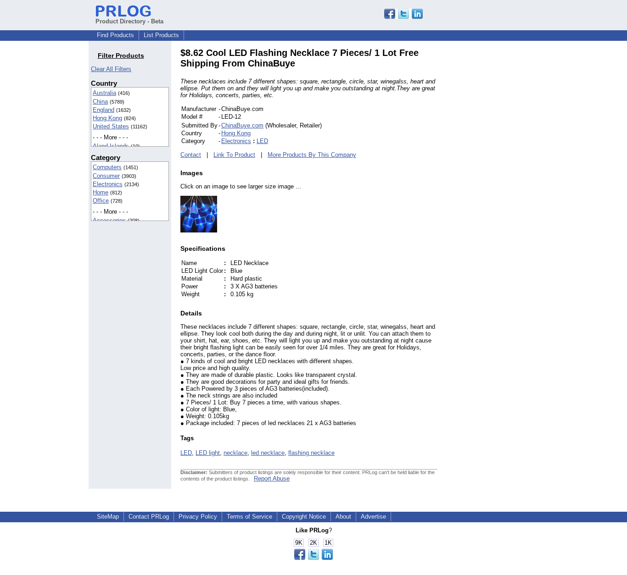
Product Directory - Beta (129, 21)
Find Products (115, 35)
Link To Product (234, 154)
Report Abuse (272, 478)
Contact (190, 154)
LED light (208, 452)
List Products (161, 35)
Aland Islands (111, 146)
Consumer (106, 175)
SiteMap (108, 516)
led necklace (268, 452)
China (100, 101)
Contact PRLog (149, 516)
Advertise (373, 516)
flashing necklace (311, 452)
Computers (107, 167)
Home (100, 192)
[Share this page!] (403, 16)
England (103, 109)
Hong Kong (107, 118)
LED (262, 141)
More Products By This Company (312, 154)
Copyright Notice (304, 516)
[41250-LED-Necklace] (198, 230)
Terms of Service (249, 516)
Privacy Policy (198, 516)
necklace (235, 452)
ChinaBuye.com (242, 125)
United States (111, 126)
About (343, 516)
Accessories (109, 220)
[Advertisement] (499, 185)
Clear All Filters (111, 69)
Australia (104, 92)
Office (101, 200)
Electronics (108, 184)
